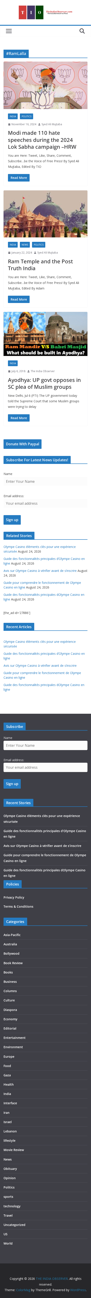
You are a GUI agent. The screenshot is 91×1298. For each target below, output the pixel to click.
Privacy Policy (14, 897)
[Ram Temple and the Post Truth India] (45, 214)
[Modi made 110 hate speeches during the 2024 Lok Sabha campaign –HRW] (45, 85)
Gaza (7, 1075)
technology (12, 1206)
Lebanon (10, 1131)
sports (8, 1196)
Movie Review (14, 1150)
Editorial (10, 1028)
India (13, 116)
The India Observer (43, 371)
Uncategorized (14, 1225)
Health (9, 1084)
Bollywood (11, 953)
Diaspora (10, 1010)
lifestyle (9, 1140)
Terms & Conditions (18, 906)
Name (8, 474)
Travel (8, 1215)
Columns (10, 991)
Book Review (13, 963)
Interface (10, 1103)
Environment (13, 1047)
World (8, 1243)
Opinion (10, 1178)
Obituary (10, 1169)
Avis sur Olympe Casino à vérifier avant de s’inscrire (40, 571)
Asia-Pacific (12, 935)
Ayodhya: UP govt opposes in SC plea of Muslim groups (44, 383)
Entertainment (15, 1038)
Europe (9, 1056)
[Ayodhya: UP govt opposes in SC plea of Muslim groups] (45, 334)
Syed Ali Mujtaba (52, 124)
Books (8, 972)
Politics (26, 116)
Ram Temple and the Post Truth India (40, 265)
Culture (9, 1000)
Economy (10, 1019)
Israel (8, 1122)
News (25, 244)
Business (10, 981)
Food (7, 1066)
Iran (6, 1112)
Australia (10, 944)
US (6, 1234)
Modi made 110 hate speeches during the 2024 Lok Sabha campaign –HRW (42, 139)
